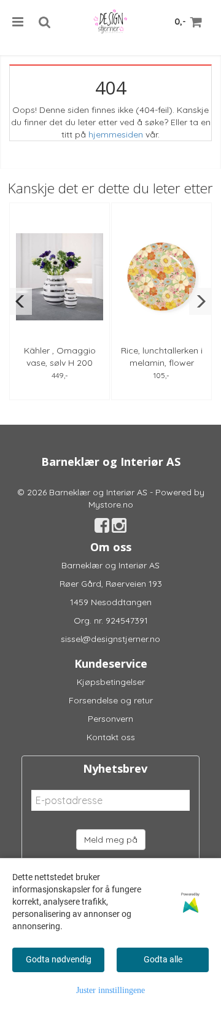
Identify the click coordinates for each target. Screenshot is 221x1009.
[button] (20, 301)
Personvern (110, 718)
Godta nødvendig (58, 959)
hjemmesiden (115, 134)
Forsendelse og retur (111, 700)
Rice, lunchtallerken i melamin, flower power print (162, 363)
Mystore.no (110, 504)
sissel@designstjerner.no (110, 638)
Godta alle (163, 959)
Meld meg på (111, 839)
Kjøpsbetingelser (111, 681)
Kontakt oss (111, 737)
